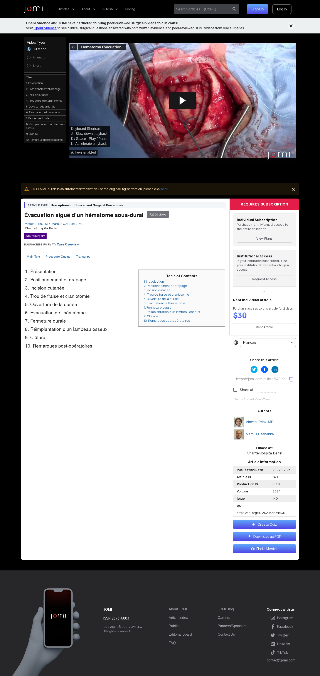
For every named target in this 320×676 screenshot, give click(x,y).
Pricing (130, 9)
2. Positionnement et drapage (165, 286)
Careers (224, 618)
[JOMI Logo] (33, 9)
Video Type (36, 42)
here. (164, 189)
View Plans (264, 238)
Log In (282, 9)
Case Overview (68, 244)
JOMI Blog (226, 609)
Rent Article (264, 327)
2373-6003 (120, 618)
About (86, 9)
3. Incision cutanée (157, 290)
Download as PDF (267, 536)
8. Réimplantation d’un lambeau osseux (172, 312)
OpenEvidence (45, 28)
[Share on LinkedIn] (274, 369)
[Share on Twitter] (254, 369)
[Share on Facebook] (264, 369)
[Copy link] (291, 379)
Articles (63, 9)
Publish (108, 9)
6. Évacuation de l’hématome (164, 303)
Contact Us (226, 634)
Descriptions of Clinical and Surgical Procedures (87, 205)
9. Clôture (151, 316)
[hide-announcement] (291, 26)
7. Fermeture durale (158, 307)
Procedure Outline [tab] (58, 256)
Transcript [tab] (83, 256)
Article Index (178, 618)
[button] (182, 100)
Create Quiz (267, 524)
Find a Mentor (267, 548)
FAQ (172, 643)
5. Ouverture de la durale (161, 299)
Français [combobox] (250, 342)
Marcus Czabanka (260, 434)
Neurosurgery (35, 235)
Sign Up (257, 9)
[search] (234, 9)
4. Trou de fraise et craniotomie (166, 294)
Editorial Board (180, 634)
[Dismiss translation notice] (293, 189)
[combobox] (202, 9)
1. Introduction (154, 281)
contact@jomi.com (281, 660)
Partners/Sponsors (232, 626)
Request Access (264, 279)
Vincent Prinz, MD (260, 422)
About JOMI (178, 609)
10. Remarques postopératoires (167, 320)
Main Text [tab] (33, 256)
